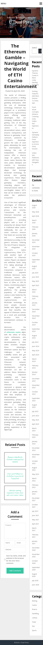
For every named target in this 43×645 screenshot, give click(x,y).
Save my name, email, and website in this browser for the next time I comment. (16, 559)
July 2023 (35, 411)
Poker (34, 622)
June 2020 (35, 585)
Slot (33, 626)
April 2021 (35, 524)
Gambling (35, 613)
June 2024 (35, 346)
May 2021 (35, 520)
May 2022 (35, 474)
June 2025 (35, 277)
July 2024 (35, 342)
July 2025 (35, 273)
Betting (34, 601)
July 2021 (35, 511)
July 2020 (35, 580)
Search (34, 47)
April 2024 (35, 355)
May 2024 (35, 350)
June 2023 (35, 416)
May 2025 (35, 281)
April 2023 (35, 424)
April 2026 (35, 216)
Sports (34, 630)
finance (34, 609)
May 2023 (35, 420)
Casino (34, 605)
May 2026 (35, 212)
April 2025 (35, 285)
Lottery (34, 618)
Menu (3, 3)
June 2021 (35, 515)
